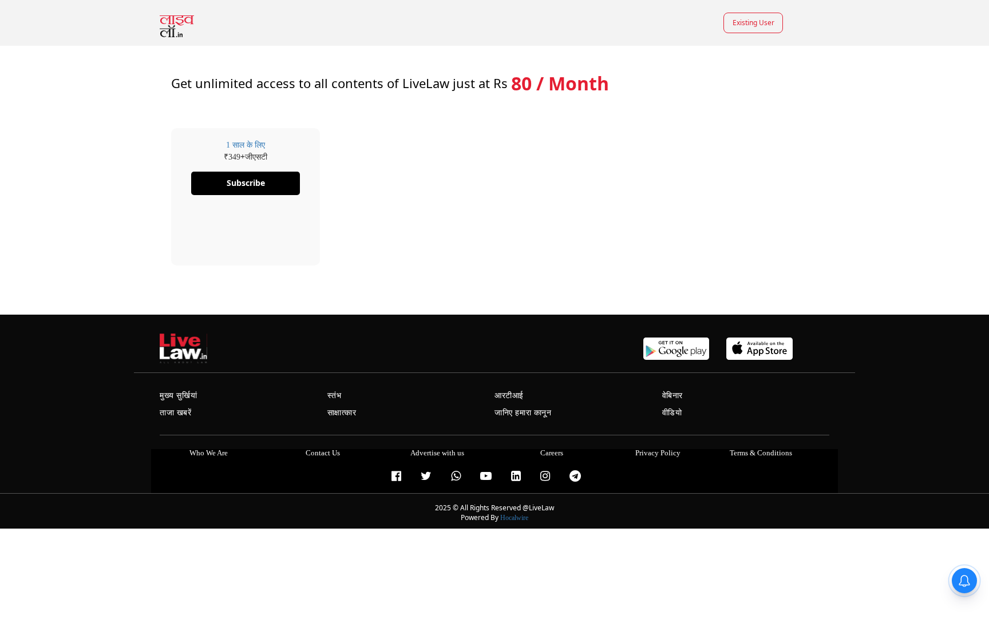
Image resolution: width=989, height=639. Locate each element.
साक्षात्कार (342, 412)
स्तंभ (334, 395)
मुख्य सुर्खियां (178, 395)
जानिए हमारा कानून (523, 412)
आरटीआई (509, 395)
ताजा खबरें (176, 412)
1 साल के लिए (245, 145)
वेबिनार (672, 395)
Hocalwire (514, 518)
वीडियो (672, 412)
